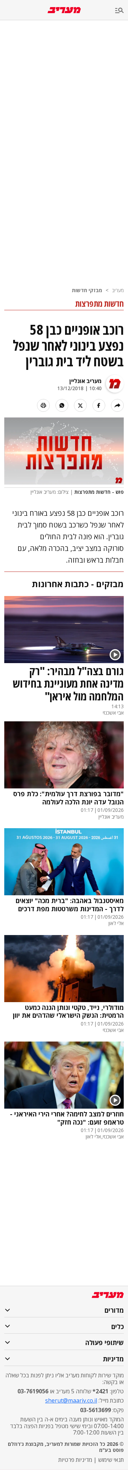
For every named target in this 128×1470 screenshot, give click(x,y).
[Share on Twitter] (80, 405)
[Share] (117, 405)
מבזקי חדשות (87, 290)
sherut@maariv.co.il (71, 1400)
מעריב (118, 290)
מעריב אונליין (85, 381)
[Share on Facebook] (98, 405)
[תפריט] (121, 11)
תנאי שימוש (111, 1460)
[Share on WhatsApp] (61, 405)
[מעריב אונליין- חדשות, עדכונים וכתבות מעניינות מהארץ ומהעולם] (64, 10)
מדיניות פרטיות (75, 1460)
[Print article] (43, 405)
